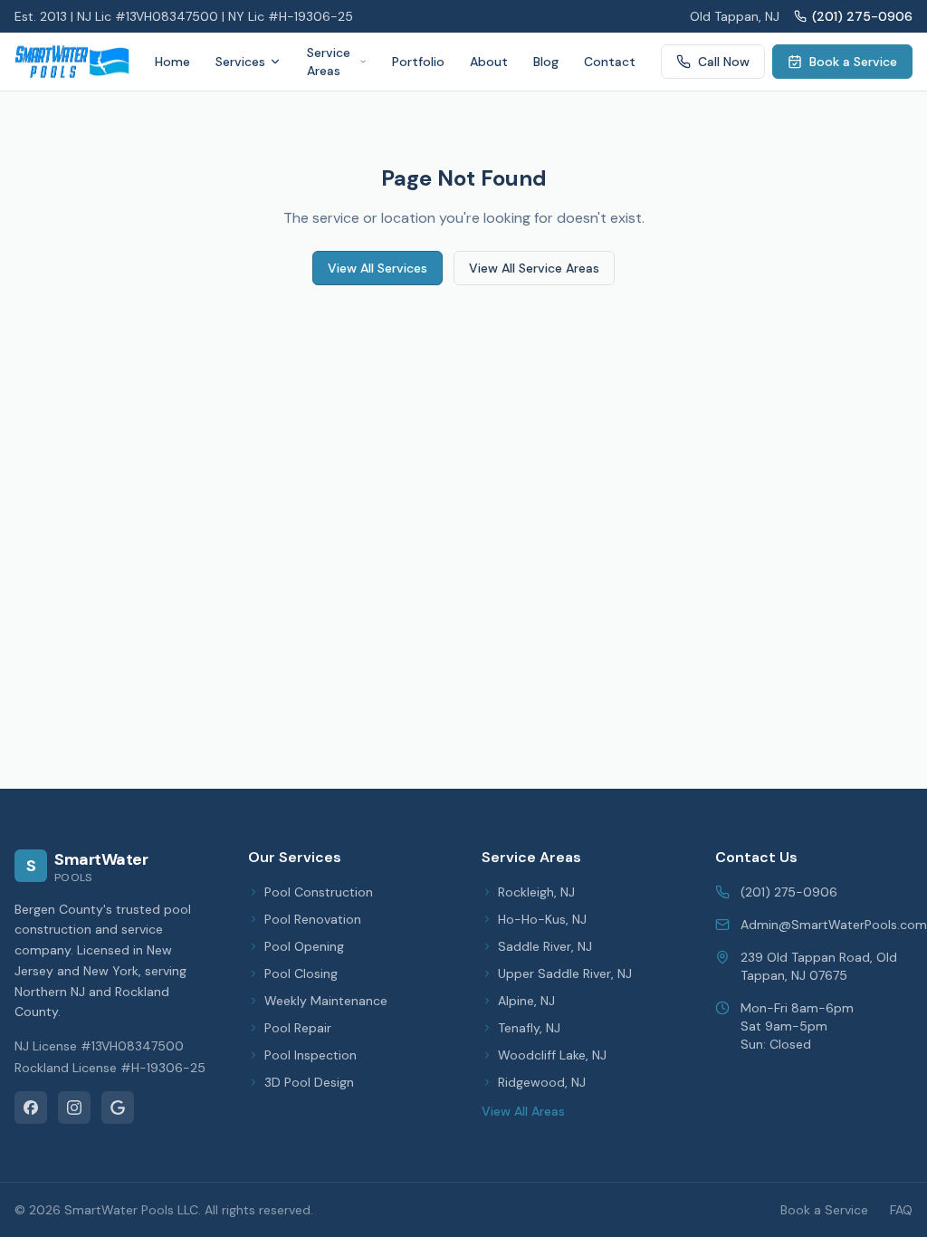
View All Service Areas (534, 268)
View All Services (377, 268)
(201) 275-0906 (862, 16)
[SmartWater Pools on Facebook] (30, 1107)
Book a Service (853, 61)
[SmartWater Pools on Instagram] (74, 1107)
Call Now (724, 61)
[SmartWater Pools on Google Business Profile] (117, 1107)
